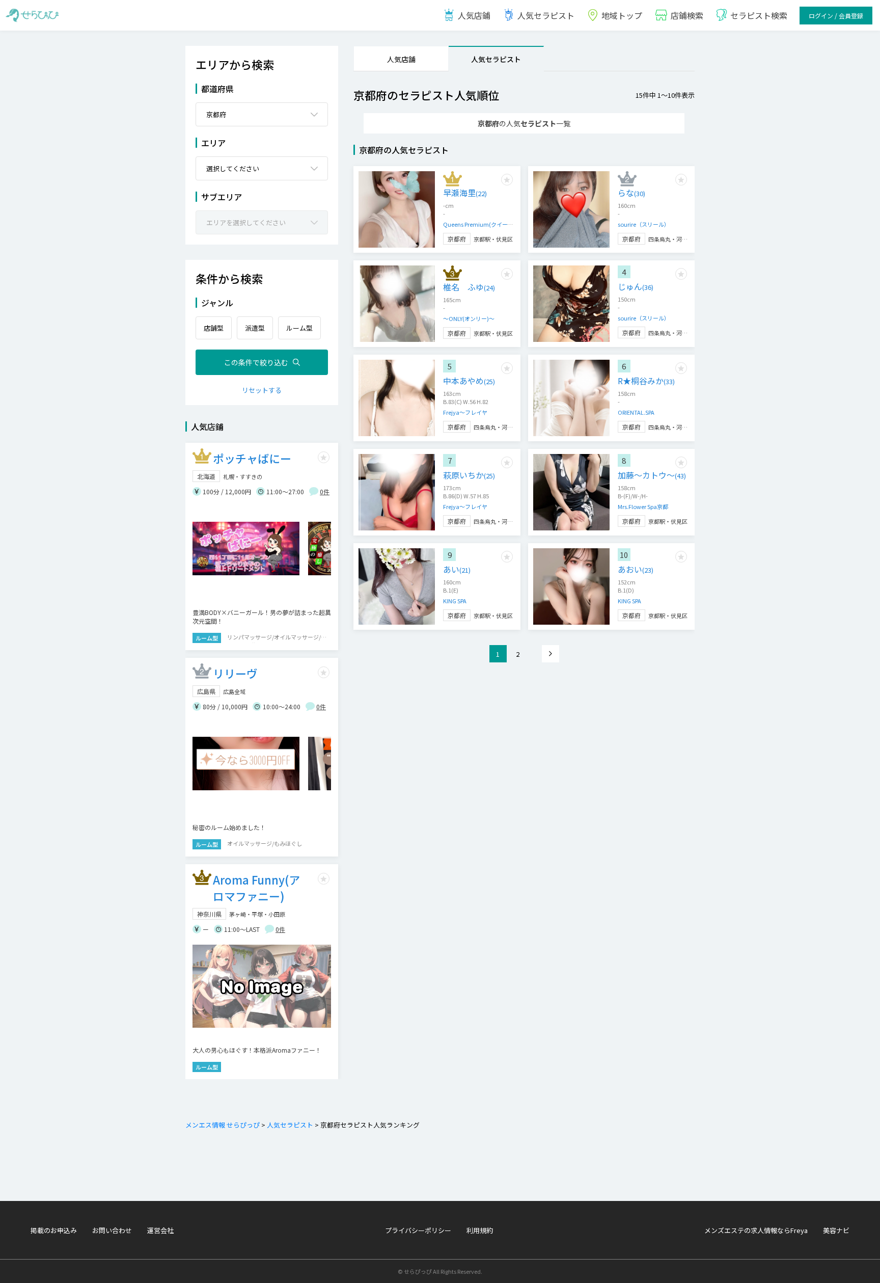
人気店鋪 (474, 15)
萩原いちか (469, 475)
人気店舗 (401, 59)
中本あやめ (469, 381)
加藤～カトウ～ (652, 475)
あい (457, 569)
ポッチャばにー (252, 458)
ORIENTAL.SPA (636, 412)
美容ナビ (836, 1230)
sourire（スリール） (644, 224)
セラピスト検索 (758, 15)
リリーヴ (235, 673)
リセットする (262, 390)
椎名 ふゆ (469, 287)
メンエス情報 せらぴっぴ (222, 1125)
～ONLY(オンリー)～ (468, 318)
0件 (324, 491)
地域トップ (621, 15)
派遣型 (255, 328)
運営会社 (160, 1230)
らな (631, 192)
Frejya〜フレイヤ (465, 412)
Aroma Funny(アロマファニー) (256, 887)
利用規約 (479, 1230)
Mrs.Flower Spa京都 (643, 506)
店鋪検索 (687, 15)
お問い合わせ (112, 1230)
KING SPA (454, 601)
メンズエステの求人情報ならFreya (756, 1230)
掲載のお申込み (54, 1230)
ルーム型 (299, 328)
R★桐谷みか (646, 381)
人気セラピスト (545, 15)
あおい (635, 569)
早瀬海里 (465, 192)
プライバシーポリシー (418, 1230)
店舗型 (214, 328)
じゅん (635, 286)
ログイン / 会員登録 (836, 15)
